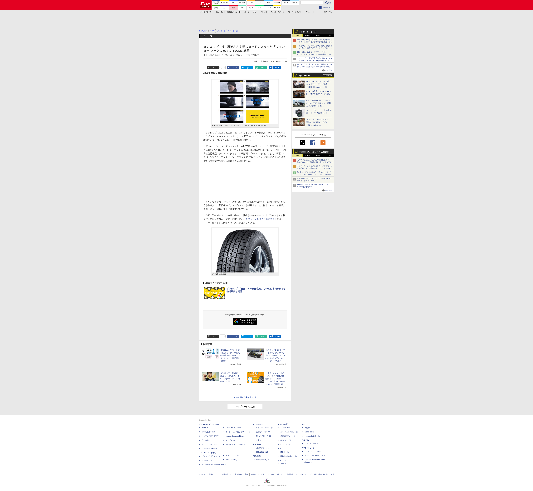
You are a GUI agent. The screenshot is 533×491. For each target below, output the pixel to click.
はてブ (249, 68)
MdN (279, 449)
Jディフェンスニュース (289, 432)
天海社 (307, 428)
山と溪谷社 (257, 444)
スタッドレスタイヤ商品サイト (261, 219)
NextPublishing (231, 460)
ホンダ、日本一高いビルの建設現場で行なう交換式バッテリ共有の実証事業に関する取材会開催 (314, 66)
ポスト (215, 68)
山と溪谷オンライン (263, 448)
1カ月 (328, 35)
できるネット (207, 460)
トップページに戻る (245, 406)
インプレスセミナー (233, 440)
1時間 (297, 35)
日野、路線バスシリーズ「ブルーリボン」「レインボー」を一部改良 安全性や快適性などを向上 (315, 54)
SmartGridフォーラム (234, 428)
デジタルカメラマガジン (211, 456)
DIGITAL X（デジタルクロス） (237, 444)
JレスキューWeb (286, 440)
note (262, 68)
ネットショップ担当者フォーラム (238, 432)
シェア (235, 68)
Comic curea (309, 432)
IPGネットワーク (308, 448)
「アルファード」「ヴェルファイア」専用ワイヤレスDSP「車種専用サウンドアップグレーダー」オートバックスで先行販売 (314, 48)
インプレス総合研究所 (210, 436)
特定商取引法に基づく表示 (324, 474)
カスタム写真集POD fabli (315, 455)
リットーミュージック (264, 428)
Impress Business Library (235, 436)
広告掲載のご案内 (241, 474)
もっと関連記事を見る (243, 397)
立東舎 (258, 440)
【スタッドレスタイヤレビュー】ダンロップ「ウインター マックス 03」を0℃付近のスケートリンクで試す (275, 355)
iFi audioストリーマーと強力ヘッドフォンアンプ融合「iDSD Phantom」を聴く (318, 84)
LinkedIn (277, 68)
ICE (303, 424)
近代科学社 (257, 456)
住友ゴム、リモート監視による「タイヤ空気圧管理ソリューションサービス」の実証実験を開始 (230, 355)
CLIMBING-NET (262, 452)
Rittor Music (258, 424)
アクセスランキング (307, 32)
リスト (223, 68)
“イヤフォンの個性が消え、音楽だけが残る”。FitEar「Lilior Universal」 (318, 122)
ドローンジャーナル (209, 444)
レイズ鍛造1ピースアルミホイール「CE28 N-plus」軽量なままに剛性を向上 (318, 103)
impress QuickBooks (312, 436)
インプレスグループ (303, 474)
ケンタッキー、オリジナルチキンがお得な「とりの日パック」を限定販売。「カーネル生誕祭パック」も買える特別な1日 (314, 168)
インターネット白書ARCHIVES (214, 464)
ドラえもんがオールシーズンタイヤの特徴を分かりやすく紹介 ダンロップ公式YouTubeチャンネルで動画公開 (275, 378)
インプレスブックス (233, 455)
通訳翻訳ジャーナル (287, 436)
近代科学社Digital (262, 460)
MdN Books (284, 452)
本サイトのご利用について (209, 474)
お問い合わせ (227, 474)
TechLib (283, 464)
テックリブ (282, 460)
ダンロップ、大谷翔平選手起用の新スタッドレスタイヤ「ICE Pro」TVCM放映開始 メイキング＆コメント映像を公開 (314, 60)
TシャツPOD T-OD (263, 436)
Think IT (205, 428)
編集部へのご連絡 (257, 474)
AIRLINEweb (285, 428)
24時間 (307, 35)
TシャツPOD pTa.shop (314, 451)
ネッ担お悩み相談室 (209, 449)
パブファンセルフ (311, 444)
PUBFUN (305, 440)
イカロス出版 (283, 424)
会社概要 (290, 474)
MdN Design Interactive (289, 456)
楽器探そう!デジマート (264, 432)
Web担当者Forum (208, 432)
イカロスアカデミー (287, 444)
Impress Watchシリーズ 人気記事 (314, 152)
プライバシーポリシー (275, 474)
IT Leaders (206, 440)
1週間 (318, 35)
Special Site (304, 76)
